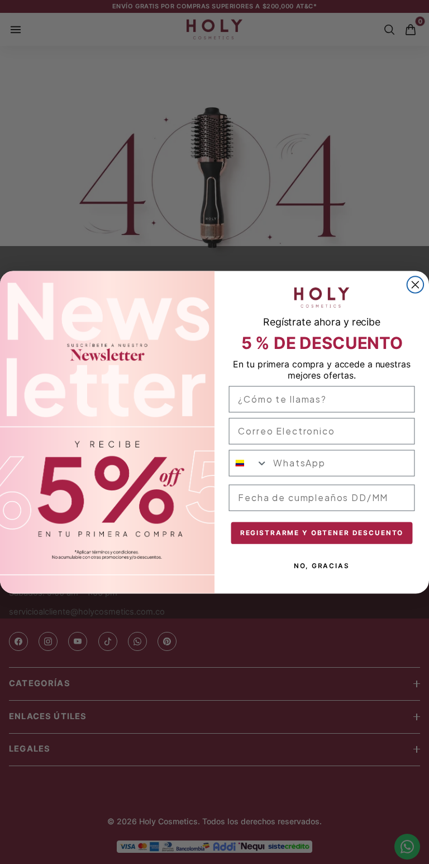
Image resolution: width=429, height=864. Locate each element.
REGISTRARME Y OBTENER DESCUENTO (321, 532)
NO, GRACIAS (321, 565)
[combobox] (249, 462)
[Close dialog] (415, 284)
